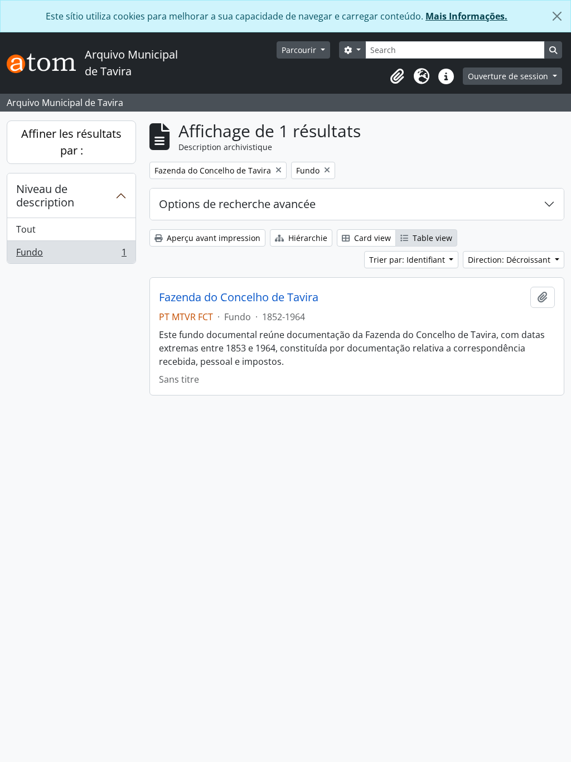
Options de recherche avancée (237, 203)
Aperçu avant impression (212, 238)
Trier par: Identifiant (408, 259)
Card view (371, 238)
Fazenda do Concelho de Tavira (238, 297)
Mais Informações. (466, 16)
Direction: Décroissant (510, 259)
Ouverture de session (509, 76)
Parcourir (300, 50)
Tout (26, 229)
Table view (431, 238)
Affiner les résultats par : (71, 142)
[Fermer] (557, 16)
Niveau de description (45, 195)
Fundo (71, 254)
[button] (397, 76)
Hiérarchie (306, 238)
